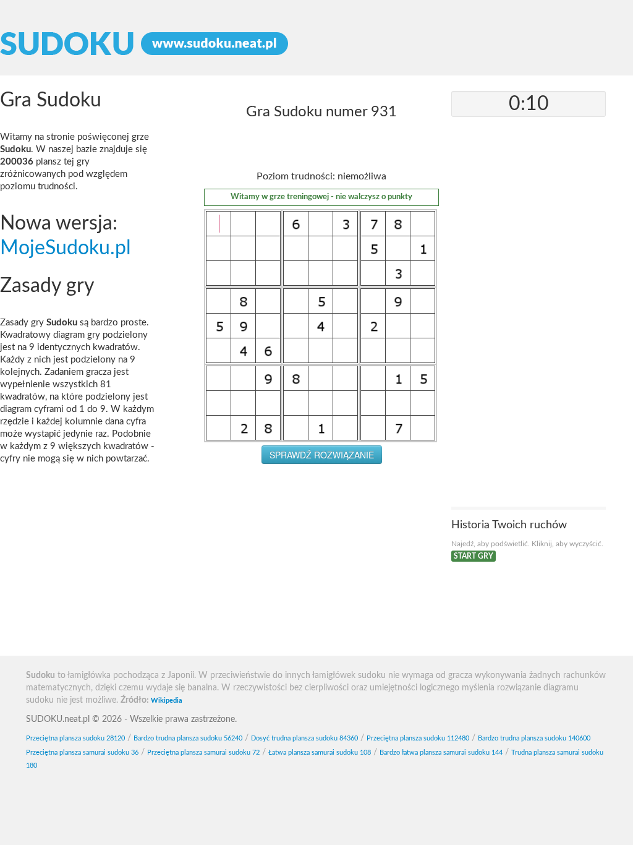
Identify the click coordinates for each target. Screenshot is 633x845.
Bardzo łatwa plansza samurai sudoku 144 (441, 752)
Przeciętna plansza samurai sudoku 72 (203, 752)
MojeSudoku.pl (65, 248)
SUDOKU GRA (316, 44)
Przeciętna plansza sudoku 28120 (75, 738)
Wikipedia (166, 700)
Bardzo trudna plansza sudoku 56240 (188, 738)
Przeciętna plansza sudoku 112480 (418, 738)
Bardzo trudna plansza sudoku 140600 (534, 738)
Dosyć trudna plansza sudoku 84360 (304, 738)
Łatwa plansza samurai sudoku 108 (319, 752)
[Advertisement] (321, 563)
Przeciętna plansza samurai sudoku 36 (82, 752)
